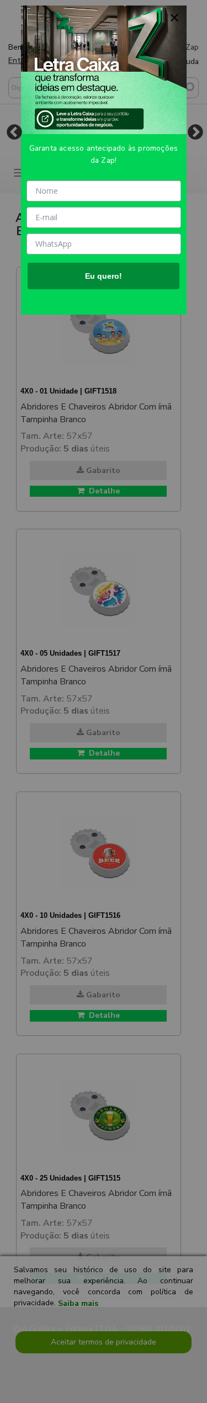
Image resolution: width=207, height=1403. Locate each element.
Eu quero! (103, 276)
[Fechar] (174, 18)
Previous (14, 132)
